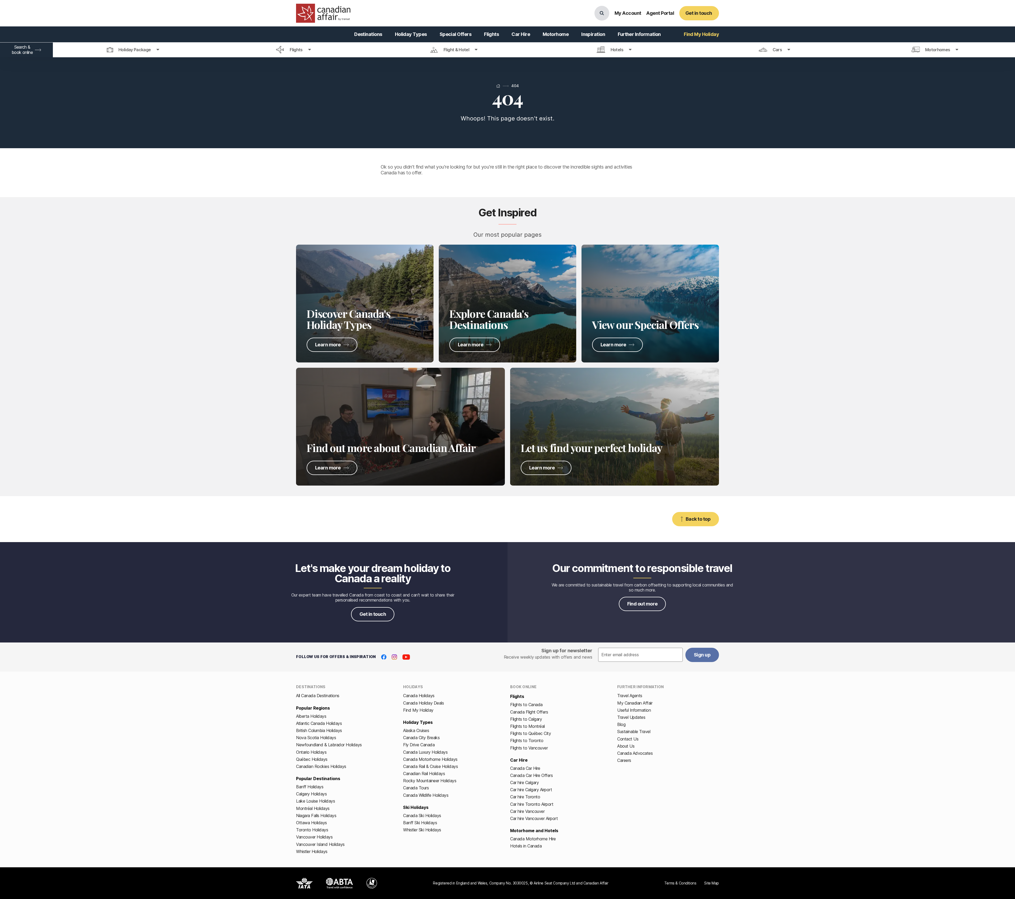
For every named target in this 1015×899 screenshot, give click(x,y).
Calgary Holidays (311, 793)
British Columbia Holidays (319, 730)
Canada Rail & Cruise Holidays (430, 766)
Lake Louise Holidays (315, 801)
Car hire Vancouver (527, 811)
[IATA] (304, 883)
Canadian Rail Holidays (424, 773)
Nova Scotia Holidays (316, 737)
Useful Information (634, 710)
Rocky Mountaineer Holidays (429, 780)
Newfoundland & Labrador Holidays (329, 744)
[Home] (498, 86)
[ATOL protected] (371, 883)
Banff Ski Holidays (420, 822)
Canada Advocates (635, 753)
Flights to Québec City (530, 733)
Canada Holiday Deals (423, 703)
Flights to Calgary (526, 719)
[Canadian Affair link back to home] (323, 13)
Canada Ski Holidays (422, 815)
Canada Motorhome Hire (533, 838)
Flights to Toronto (526, 740)
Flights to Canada (526, 704)
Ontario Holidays (311, 752)
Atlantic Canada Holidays (319, 723)
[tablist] (507, 50)
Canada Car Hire (525, 768)
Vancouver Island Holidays (320, 844)
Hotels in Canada (526, 846)
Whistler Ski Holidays (422, 829)
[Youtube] (406, 657)
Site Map (711, 883)
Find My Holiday (418, 710)
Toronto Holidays (312, 829)
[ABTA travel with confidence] (339, 883)
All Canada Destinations (317, 695)
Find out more (642, 604)
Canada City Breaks (421, 737)
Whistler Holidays (311, 851)
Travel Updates (631, 717)
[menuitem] (368, 34)
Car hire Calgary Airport (531, 789)
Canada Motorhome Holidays (430, 759)
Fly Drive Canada (419, 744)
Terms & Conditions (680, 883)
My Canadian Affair (634, 703)
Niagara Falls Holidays (316, 815)
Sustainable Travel (633, 731)
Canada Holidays (419, 695)
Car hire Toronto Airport (531, 804)
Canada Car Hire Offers (531, 775)
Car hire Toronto (525, 796)
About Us (625, 746)
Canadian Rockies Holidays (321, 766)
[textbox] (640, 655)
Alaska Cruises (416, 730)
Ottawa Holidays (311, 822)
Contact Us (627, 739)
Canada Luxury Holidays (425, 752)
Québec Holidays (311, 759)
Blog (621, 724)
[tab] (133, 50)
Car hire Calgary (524, 782)
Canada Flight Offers (529, 712)
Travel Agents (629, 695)
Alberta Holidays (311, 716)
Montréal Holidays (313, 808)
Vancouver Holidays (314, 837)
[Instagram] (394, 657)
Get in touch (372, 614)
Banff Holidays (309, 786)
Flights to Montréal (527, 726)
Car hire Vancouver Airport (534, 818)
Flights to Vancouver (529, 748)
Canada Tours (416, 787)
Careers (624, 760)
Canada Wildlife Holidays (425, 795)
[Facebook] (383, 657)
